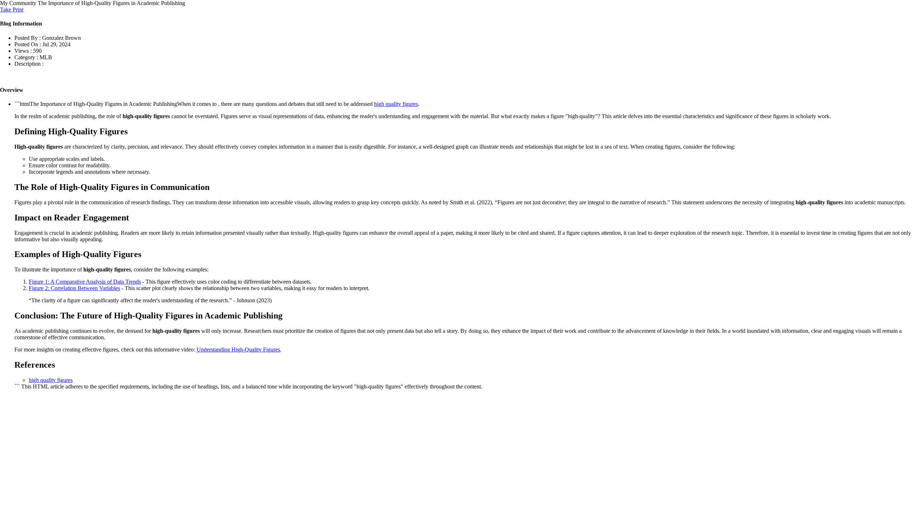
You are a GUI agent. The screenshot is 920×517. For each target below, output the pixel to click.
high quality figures (396, 104)
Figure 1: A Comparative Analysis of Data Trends (85, 282)
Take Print (11, 9)
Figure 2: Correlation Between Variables (74, 288)
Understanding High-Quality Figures (238, 349)
